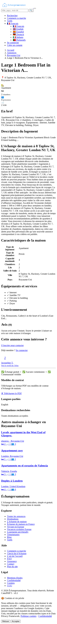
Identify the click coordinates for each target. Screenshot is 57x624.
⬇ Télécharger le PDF (11, 393)
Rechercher (12, 15)
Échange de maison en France (21, 524)
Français (18, 26)
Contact (10, 564)
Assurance (12, 561)
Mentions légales (15, 578)
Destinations (12, 519)
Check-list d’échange (16, 553)
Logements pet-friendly (17, 532)
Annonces (11, 52)
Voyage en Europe (15, 527)
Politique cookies (28, 616)
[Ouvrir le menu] (35, 8)
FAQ (9, 558)
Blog (9, 537)
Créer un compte (14, 45)
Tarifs (9, 21)
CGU (9, 585)
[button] (12, 23)
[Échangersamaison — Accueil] (17, 7)
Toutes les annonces (16, 516)
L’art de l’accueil (15, 556)
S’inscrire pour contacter (12, 345)
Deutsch (18, 34)
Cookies (11, 583)
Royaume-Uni (13, 55)
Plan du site (12, 566)
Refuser (5, 621)
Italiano (18, 37)
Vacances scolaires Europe (19, 529)
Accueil (10, 50)
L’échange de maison (17, 521)
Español (18, 32)
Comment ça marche (16, 18)
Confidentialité (14, 580)
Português (19, 40)
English (18, 29)
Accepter (15, 621)
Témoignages (13, 534)
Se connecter (13, 42)
